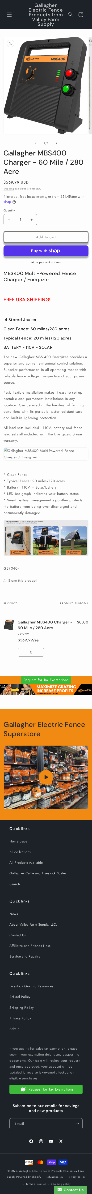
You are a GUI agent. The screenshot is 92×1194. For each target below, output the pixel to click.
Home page (18, 841)
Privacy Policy (20, 1018)
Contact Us (17, 935)
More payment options (46, 262)
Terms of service (36, 1184)
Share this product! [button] (22, 580)
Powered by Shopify (28, 1176)
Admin (14, 1028)
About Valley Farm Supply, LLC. (33, 924)
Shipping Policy (21, 1007)
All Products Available (26, 862)
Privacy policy (76, 1177)
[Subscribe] (77, 1123)
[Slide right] (56, 143)
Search (14, 884)
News (13, 913)
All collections (20, 852)
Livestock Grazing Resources (31, 986)
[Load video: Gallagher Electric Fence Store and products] (46, 777)
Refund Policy (19, 996)
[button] (9, 14)
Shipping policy (61, 1184)
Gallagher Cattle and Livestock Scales (38, 873)
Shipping (9, 188)
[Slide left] (35, 143)
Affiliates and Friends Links (30, 945)
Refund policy (54, 1177)
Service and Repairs (24, 956)
